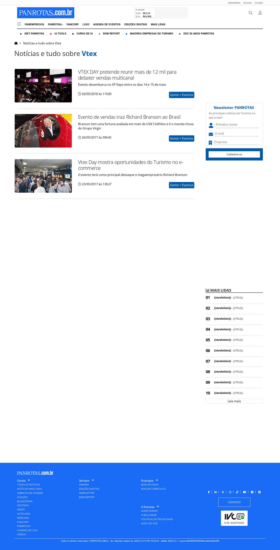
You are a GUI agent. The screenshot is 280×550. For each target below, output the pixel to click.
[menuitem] (232, 2)
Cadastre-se (234, 154)
